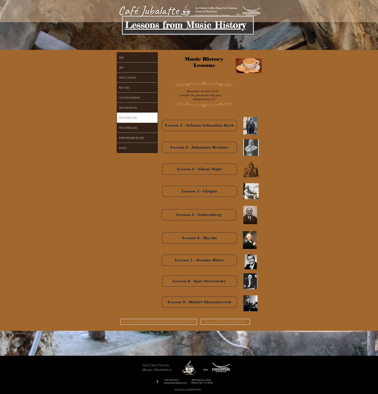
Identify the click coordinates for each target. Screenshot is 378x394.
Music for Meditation (128, 128)
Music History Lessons (128, 118)
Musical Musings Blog (128, 107)
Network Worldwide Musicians (131, 138)
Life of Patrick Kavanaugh (129, 97)
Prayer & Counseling (127, 77)
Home (121, 57)
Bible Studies (124, 87)
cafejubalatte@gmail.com (175, 383)
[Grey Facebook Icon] (157, 382)
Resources (123, 148)
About (121, 67)
